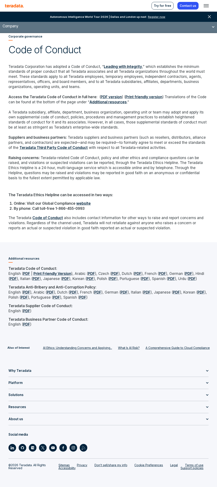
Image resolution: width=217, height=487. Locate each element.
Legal (174, 465)
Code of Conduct (47, 218)
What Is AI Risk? (129, 348)
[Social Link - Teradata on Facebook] (63, 448)
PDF (26, 273)
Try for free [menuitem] (162, 5)
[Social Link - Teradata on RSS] (83, 448)
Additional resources (108, 102)
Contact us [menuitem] (188, 5)
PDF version (111, 97)
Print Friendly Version (52, 273)
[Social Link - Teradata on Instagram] (73, 448)
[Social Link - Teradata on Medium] (32, 448)
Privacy (82, 465)
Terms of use (194, 465)
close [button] (209, 16)
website (83, 203)
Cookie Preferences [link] (148, 465)
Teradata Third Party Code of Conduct (53, 147)
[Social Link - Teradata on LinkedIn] (12, 448)
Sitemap (64, 465)
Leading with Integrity (123, 66)
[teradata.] (14, 5)
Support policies (192, 468)
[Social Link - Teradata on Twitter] (43, 448)
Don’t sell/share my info (111, 465)
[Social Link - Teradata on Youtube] (53, 448)
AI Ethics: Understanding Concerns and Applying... (77, 348)
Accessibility (67, 468)
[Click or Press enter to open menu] (206, 5)
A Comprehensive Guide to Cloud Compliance (178, 348)
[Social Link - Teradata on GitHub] (22, 448)
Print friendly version (143, 97)
